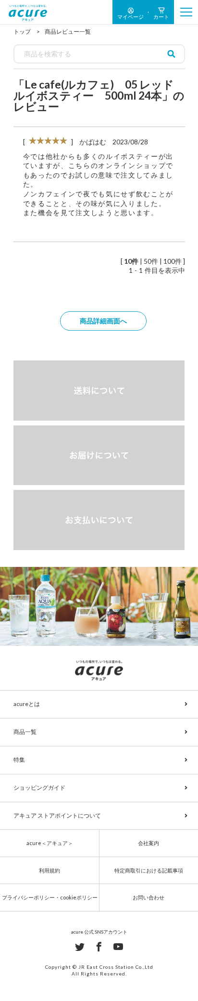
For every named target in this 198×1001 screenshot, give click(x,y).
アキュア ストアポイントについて (57, 815)
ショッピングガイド (39, 787)
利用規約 (49, 870)
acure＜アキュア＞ (49, 843)
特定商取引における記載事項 (148, 870)
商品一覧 (25, 731)
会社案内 (148, 843)
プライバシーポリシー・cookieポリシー (50, 897)
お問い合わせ (148, 897)
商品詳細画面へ (103, 321)
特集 (19, 759)
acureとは (26, 703)
